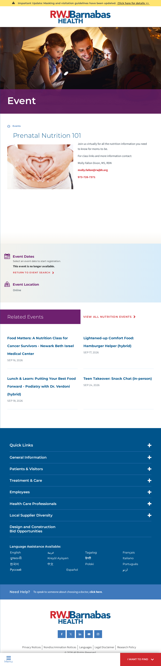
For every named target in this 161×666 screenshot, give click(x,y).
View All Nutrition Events (107, 317)
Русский (15, 570)
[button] (140, 659)
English (15, 552)
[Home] (80, 16)
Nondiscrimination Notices (60, 647)
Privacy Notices (31, 647)
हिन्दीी (88, 558)
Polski (89, 564)
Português (130, 564)
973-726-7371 (86, 177)
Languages (85, 647)
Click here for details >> (133, 3)
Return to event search (31, 273)
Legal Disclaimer (104, 647)
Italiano (128, 558)
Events (17, 126)
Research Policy (126, 647)
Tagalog (91, 552)
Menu (8, 661)
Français (129, 552)
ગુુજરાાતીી (16, 558)
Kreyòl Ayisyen (58, 558)
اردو (125, 570)
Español (72, 570)
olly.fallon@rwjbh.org (94, 170)
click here (96, 592)
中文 (50, 564)
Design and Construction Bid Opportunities (32, 529)
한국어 (14, 564)
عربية (51, 552)
